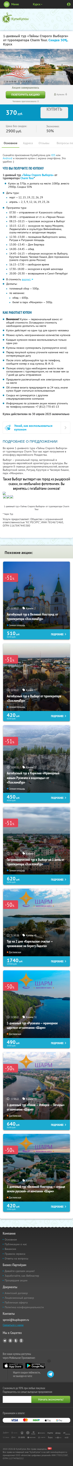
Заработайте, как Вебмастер (22, 1275)
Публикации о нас (16, 1244)
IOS (53, 155)
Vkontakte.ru (10, 1340)
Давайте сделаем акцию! (20, 1271)
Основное (10, 143)
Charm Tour (27, 178)
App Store (13, 1366)
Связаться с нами (13, 1325)
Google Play (35, 1366)
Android (8, 158)
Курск (36, 4)
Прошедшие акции (16, 1280)
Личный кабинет (68, 4)
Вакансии (10, 1249)
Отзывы (44, 143)
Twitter (16, 1340)
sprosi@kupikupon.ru (16, 1320)
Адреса (28, 143)
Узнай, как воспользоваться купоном (33, 427)
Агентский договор (16, 1293)
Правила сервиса (15, 1254)
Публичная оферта (16, 1302)
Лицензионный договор (19, 1298)
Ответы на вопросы (16, 1258)
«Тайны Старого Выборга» (38, 175)
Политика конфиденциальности (24, 1307)
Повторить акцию (25, 95)
